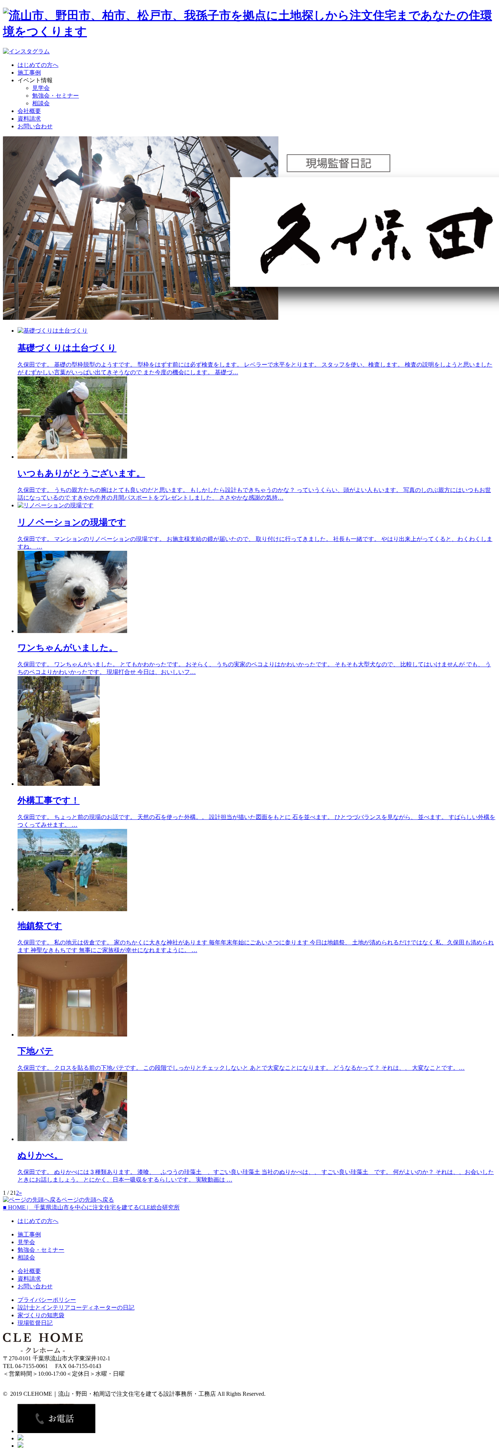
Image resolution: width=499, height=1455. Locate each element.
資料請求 (29, 118)
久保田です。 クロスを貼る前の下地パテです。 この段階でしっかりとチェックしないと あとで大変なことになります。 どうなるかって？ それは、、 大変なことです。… (241, 1068)
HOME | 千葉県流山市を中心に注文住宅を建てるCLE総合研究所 (91, 1207)
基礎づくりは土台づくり (67, 348)
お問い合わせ (35, 126)
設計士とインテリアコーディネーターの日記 (76, 1307)
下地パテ (35, 1051)
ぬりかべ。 (40, 1155)
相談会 (41, 103)
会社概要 (29, 111)
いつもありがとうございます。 (81, 473)
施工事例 (29, 72)
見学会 (41, 88)
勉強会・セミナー (55, 95)
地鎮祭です (40, 926)
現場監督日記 (35, 1323)
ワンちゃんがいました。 (68, 647)
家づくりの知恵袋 (41, 1315)
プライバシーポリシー (47, 1300)
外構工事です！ (49, 800)
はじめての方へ (38, 65)
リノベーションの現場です (72, 522)
